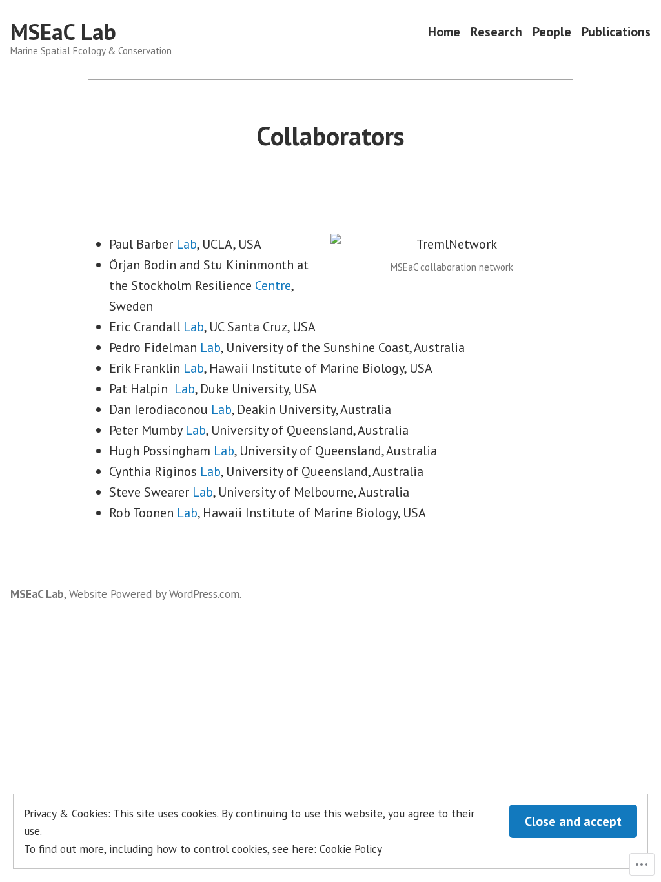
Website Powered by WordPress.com (154, 593)
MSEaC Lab (63, 31)
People (552, 32)
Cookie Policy (351, 848)
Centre (273, 285)
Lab (186, 244)
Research (496, 32)
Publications (616, 32)
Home (444, 32)
